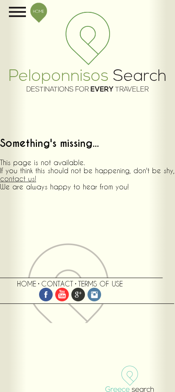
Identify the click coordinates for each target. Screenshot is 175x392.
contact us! (18, 179)
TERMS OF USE (100, 284)
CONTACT (57, 284)
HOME (38, 11)
